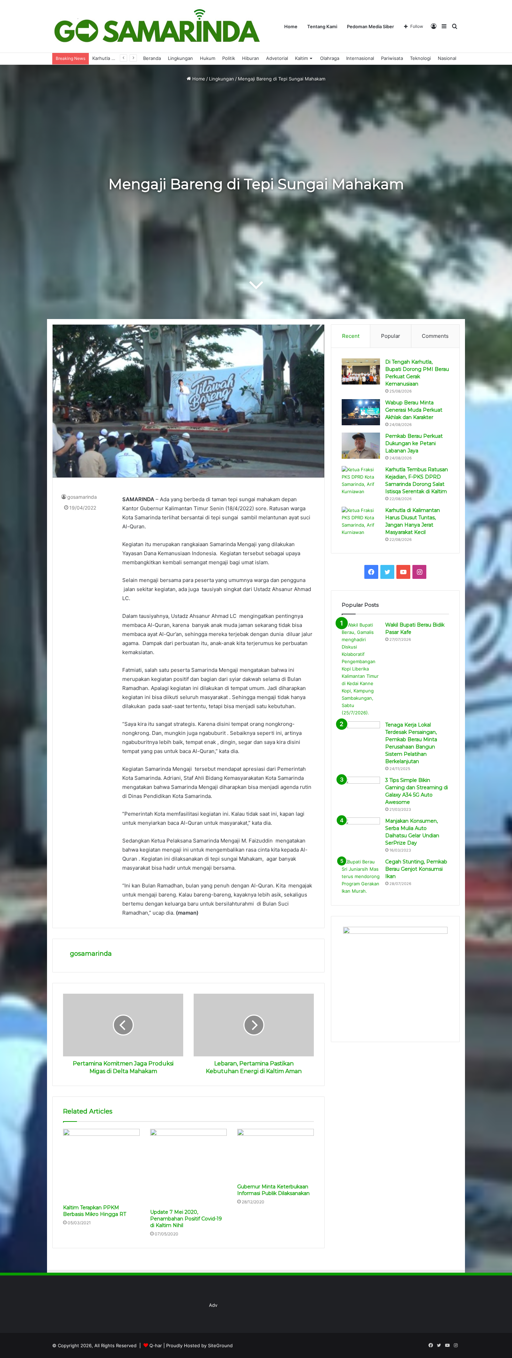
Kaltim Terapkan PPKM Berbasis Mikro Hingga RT (94, 1210)
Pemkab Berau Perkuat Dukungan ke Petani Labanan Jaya (414, 443)
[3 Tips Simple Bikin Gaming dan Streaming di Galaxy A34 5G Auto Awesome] (361, 790)
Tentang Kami (322, 26)
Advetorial (277, 58)
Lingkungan (180, 58)
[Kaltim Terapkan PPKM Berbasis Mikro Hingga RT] (101, 1165)
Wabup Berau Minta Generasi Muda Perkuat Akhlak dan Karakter (413, 409)
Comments (435, 336)
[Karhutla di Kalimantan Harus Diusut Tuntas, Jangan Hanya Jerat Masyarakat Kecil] (361, 521)
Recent (350, 336)
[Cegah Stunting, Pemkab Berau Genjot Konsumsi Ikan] (361, 876)
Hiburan (250, 58)
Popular (390, 336)
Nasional (447, 58)
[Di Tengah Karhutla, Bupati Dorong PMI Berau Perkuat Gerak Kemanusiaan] (361, 371)
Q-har (155, 1345)
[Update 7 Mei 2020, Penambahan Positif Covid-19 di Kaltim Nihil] (188, 1167)
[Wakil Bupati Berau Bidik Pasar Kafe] (361, 668)
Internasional (360, 58)
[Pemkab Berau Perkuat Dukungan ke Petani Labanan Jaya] (361, 446)
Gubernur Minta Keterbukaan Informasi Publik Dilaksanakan (273, 1190)
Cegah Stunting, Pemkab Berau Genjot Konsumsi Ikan (416, 869)
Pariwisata (392, 58)
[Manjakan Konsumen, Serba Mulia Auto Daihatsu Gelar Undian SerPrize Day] (361, 830)
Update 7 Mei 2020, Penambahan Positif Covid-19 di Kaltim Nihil (186, 1218)
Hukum (207, 58)
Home (290, 26)
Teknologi (420, 58)
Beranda (152, 58)
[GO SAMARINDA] (156, 26)
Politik (228, 58)
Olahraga (329, 58)
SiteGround (220, 1345)
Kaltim (301, 58)
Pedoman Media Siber (370, 26)
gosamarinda (82, 497)
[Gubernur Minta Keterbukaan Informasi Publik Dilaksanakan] (275, 1154)
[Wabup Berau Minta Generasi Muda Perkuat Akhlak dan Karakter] (361, 412)
